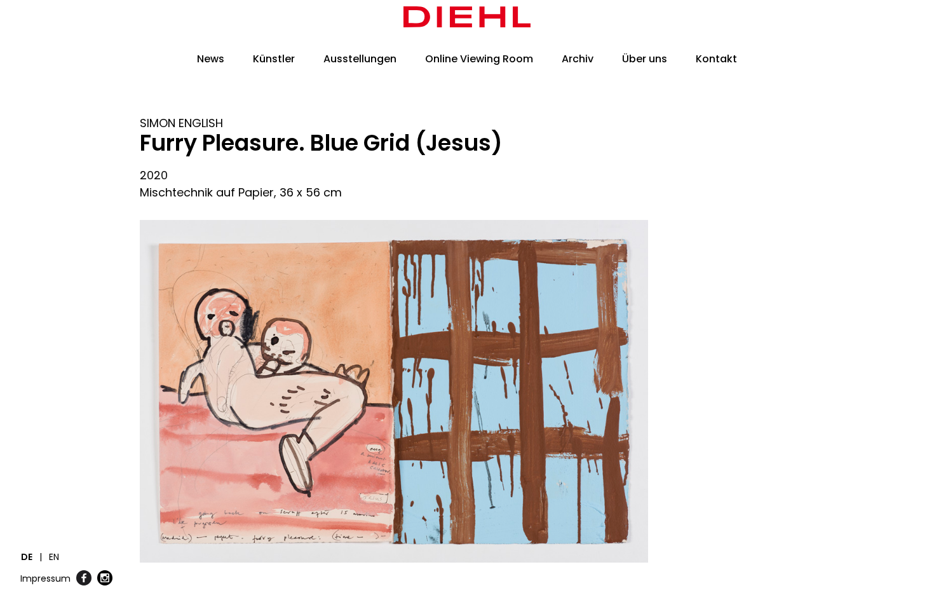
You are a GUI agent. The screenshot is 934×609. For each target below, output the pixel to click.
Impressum (45, 578)
